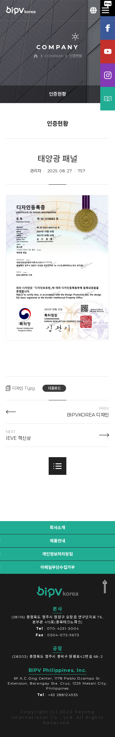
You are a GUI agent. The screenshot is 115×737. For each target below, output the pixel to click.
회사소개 (57, 527)
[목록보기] (57, 466)
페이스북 (107, 28)
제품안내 (57, 540)
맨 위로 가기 (104, 586)
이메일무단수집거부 (57, 567)
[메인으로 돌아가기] (36, 56)
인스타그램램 (107, 75)
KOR (93, 10)
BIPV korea (20, 10)
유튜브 (107, 51)
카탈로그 (107, 98)
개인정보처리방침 (57, 554)
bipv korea (57, 592)
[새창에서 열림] (57, 268)
